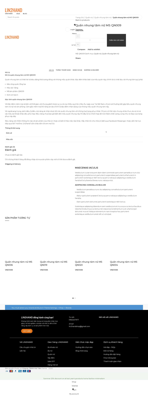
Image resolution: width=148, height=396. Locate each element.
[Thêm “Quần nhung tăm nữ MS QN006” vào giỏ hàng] (7, 257)
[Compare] (18, 257)
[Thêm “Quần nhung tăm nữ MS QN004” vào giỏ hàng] (112, 257)
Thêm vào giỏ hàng (116, 40)
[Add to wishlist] (23, 257)
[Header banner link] (74, 198)
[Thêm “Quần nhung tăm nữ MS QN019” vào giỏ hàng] (42, 257)
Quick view (13, 257)
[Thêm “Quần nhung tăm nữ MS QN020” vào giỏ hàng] (77, 257)
